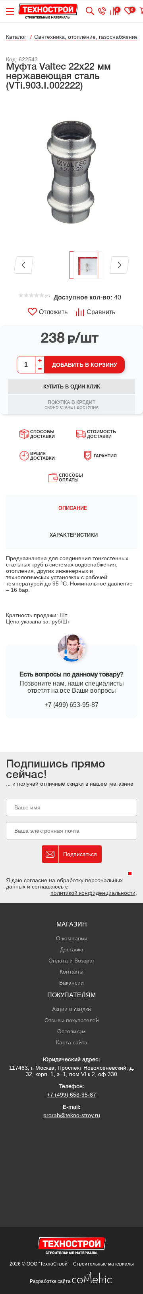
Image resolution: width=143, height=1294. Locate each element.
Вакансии (71, 982)
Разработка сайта (51, 1281)
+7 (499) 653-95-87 (71, 704)
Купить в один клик (71, 387)
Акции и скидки (71, 1009)
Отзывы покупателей (71, 1020)
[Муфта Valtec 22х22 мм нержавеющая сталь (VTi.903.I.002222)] (71, 171)
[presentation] (71, 508)
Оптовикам (71, 1031)
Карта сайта (71, 1042)
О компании (71, 938)
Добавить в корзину (84, 365)
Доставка (71, 949)
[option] (71, 171)
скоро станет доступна (71, 404)
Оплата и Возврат (71, 960)
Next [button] (119, 265)
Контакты (71, 971)
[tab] (71, 508)
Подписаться (80, 854)
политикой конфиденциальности (92, 893)
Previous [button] (23, 265)
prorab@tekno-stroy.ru (71, 1115)
